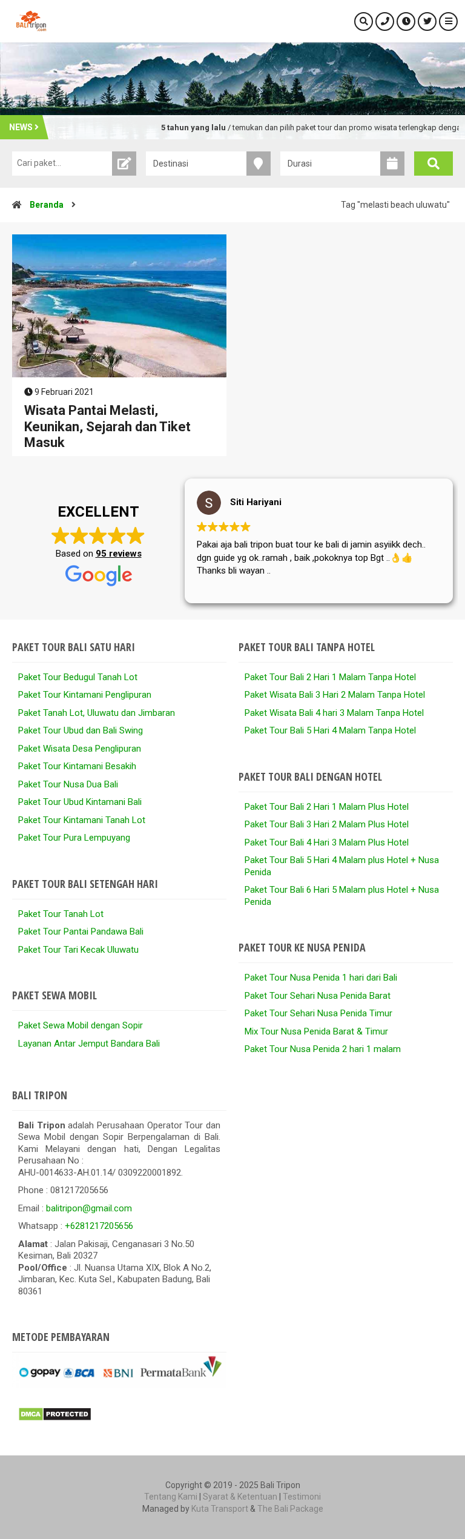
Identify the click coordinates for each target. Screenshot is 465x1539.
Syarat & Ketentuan (240, 1496)
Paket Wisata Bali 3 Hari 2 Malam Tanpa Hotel (335, 694)
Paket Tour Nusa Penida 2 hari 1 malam (323, 1049)
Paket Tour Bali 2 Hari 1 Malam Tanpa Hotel (330, 677)
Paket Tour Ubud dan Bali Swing (80, 730)
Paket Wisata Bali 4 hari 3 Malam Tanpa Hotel (334, 712)
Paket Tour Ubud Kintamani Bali (80, 801)
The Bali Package (290, 1509)
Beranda (47, 205)
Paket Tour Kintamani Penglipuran (84, 694)
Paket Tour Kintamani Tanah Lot (81, 820)
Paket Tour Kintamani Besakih (77, 766)
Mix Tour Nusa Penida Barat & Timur (316, 1031)
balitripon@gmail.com (89, 1208)
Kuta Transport (219, 1509)
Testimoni (302, 1496)
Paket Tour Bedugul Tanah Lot (77, 677)
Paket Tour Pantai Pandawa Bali (80, 931)
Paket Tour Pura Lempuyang (74, 837)
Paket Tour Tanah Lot (61, 914)
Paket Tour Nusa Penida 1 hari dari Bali (321, 977)
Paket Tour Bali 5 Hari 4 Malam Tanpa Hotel (330, 730)
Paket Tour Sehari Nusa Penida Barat (318, 995)
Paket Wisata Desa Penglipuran (79, 748)
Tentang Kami (170, 1496)
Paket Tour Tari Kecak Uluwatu (78, 949)
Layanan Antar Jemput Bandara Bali (89, 1043)
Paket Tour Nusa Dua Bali (68, 784)
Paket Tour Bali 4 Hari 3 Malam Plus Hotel (327, 842)
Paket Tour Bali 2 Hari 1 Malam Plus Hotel (327, 806)
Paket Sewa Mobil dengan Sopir (80, 1025)
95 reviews (119, 553)
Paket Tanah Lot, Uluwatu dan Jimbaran (96, 712)
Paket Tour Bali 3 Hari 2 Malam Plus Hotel (327, 824)
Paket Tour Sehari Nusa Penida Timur (318, 1013)
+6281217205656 (99, 1225)
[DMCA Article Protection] (54, 1418)
